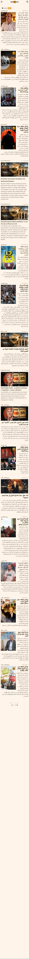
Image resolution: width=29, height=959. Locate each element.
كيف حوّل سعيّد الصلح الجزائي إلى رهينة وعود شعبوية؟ (15, 496)
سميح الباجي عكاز (5, 49)
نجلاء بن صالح (4, 331)
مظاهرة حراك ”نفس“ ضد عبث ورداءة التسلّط (23, 90)
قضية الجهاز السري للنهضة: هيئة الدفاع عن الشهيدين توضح (22, 522)
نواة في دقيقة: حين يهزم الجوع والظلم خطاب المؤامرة (22, 668)
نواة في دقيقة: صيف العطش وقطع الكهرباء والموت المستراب (22, 129)
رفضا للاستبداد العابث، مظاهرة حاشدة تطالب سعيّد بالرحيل (23, 288)
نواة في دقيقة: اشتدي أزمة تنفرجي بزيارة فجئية (22, 449)
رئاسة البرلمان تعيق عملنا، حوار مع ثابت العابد (22, 634)
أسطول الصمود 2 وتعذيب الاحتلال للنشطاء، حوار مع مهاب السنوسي (23, 566)
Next (12, 705)
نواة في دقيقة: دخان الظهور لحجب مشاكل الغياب (22, 601)
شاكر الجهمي (4, 561)
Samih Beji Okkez (5, 370)
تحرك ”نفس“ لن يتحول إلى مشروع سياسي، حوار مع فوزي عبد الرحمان (23, 16)
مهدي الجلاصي (4, 10)
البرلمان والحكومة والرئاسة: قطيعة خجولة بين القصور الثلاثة (15, 350)
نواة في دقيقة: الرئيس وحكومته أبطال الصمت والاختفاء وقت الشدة (23, 250)
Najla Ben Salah (5, 160)
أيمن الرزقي (3, 124)
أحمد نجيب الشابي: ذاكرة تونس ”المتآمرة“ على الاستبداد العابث (14, 423)
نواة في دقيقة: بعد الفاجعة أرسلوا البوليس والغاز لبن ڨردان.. (23, 54)
